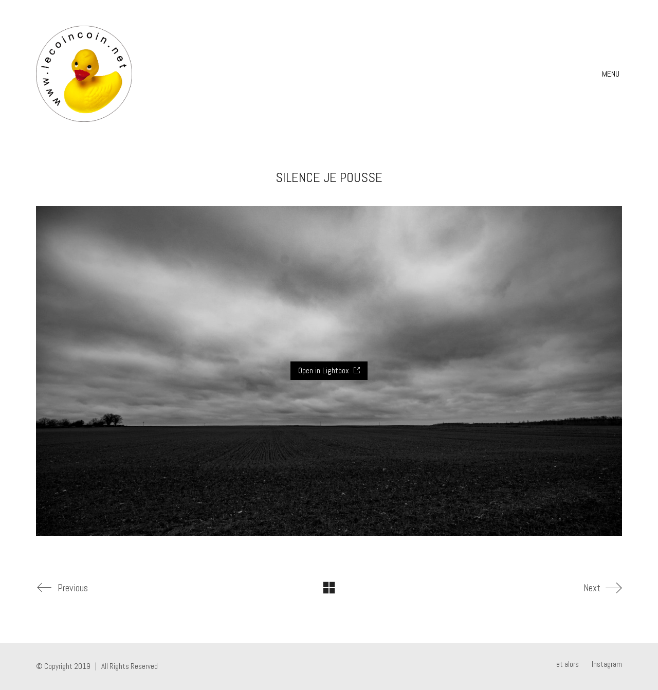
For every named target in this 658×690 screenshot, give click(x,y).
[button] (612, 74)
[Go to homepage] (84, 74)
